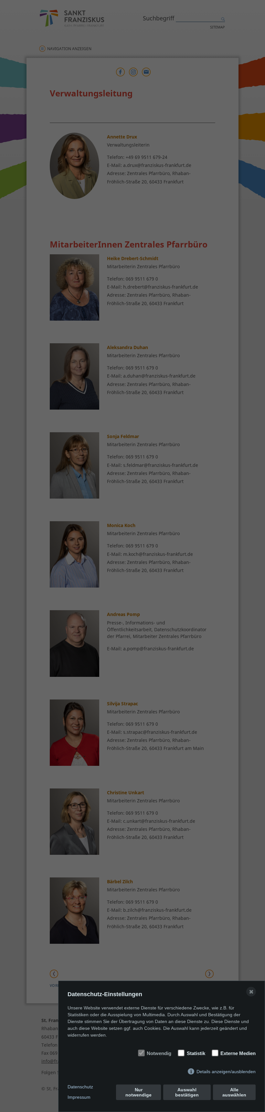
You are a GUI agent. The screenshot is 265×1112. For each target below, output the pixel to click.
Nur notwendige (138, 1092)
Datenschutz (80, 1086)
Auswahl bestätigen (187, 1092)
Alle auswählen (234, 1092)
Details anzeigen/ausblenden (226, 1071)
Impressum (79, 1097)
